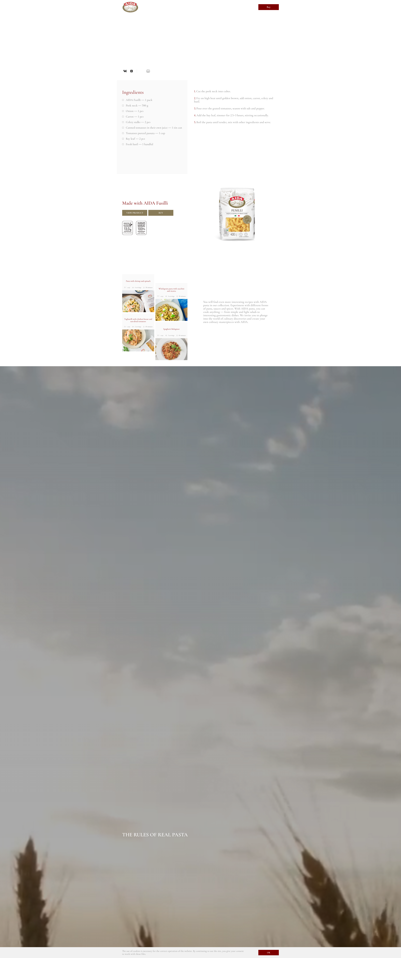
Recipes (202, 7)
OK (268, 952)
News (211, 7)
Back (129, 21)
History (165, 7)
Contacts (222, 7)
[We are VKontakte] (125, 71)
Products (191, 7)
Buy (268, 7)
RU (250, 7)
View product (134, 212)
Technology (178, 7)
